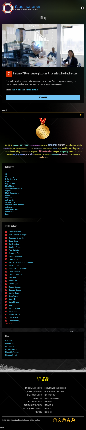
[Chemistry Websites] (43, 129)
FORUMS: (37, 412)
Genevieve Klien (15, 232)
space (49, 155)
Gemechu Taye (14, 253)
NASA (70, 152)
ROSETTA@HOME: (28, 408)
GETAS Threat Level (43, 380)
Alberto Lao (13, 284)
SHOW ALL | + (8, 323)
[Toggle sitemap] (77, 8)
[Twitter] (59, 420)
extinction (45, 149)
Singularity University (13, 188)
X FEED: (29, 395)
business (28, 90)
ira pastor (35, 151)
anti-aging (24, 145)
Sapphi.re (37, 420)
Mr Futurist (9, 346)
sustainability (55, 155)
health (64, 148)
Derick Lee (13, 281)
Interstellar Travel (25, 152)
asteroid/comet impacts (14, 205)
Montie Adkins (14, 314)
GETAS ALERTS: (48, 391)
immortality (15, 151)
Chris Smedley (14, 321)
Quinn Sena (13, 241)
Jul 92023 (8, 74)
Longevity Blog (11, 343)
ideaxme (7, 152)
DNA (7, 181)
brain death (12, 149)
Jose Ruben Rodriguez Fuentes (21, 262)
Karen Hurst (13, 259)
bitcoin (79, 145)
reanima (10, 155)
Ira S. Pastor (13, 317)
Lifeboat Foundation (16, 420)
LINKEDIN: (29, 391)
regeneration (28, 154)
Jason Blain (13, 311)
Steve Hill (12, 299)
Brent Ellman (14, 302)
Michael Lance (14, 308)
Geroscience (10, 341)
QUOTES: (46, 412)
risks (40, 154)
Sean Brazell (13, 296)
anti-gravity (9, 200)
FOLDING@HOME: (29, 405)
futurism (55, 149)
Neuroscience (74, 152)
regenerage (18, 154)
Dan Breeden (14, 244)
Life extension (45, 151)
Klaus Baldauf (14, 272)
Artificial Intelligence (35, 145)
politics (80, 152)
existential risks (38, 149)
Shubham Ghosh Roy (18, 90)
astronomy (9, 207)
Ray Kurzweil (10, 183)
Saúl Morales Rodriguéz (18, 235)
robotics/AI (35, 90)
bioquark (52, 145)
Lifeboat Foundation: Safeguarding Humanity (37, 8)
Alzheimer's (16, 145)
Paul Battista (14, 250)
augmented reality (12, 209)
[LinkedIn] (64, 420)
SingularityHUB (11, 355)
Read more (43, 97)
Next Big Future (11, 349)
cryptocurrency (23, 149)
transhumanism (74, 155)
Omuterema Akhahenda (18, 268)
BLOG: (46, 395)
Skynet (8, 191)
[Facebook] (55, 420)
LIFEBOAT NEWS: (49, 388)
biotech (61, 145)
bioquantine (43, 145)
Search (81, 115)
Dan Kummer (14, 265)
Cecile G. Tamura (15, 275)
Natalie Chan (14, 293)
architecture (10, 202)
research (36, 155)
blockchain (6, 149)
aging (7, 145)
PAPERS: (46, 408)
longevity (64, 151)
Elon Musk (9, 186)
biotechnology (71, 145)
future (50, 149)
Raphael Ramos (15, 290)
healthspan (74, 148)
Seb (10, 305)
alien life (8, 198)
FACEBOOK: (28, 388)
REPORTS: (47, 401)
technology (63, 154)
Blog (43, 18)
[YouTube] (68, 420)
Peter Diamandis (11, 179)
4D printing (9, 177)
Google (59, 149)
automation (9, 212)
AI (11, 145)
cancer (18, 149)
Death (32, 149)
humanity (81, 149)
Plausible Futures (12, 352)
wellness (43, 157)
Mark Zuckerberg (12, 193)
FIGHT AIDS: (31, 401)
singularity (44, 155)
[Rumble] (73, 420)
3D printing (9, 174)
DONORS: (35, 398)
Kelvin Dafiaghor (15, 256)
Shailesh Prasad (15, 247)
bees (7, 214)
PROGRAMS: (47, 405)
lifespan (56, 151)
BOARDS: (46, 398)
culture (29, 149)
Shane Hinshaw (15, 287)
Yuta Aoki (12, 278)
